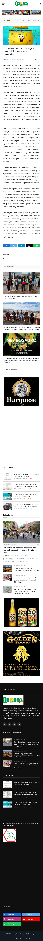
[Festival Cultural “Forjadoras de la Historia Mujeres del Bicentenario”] (21, 283)
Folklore (7, 522)
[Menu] (3, 3)
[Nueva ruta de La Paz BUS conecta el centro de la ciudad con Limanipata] (7, 506)
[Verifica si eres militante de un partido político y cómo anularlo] (7, 476)
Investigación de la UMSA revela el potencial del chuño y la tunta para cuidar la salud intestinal (25, 591)
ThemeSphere (32, 934)
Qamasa (6, 59)
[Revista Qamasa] (21, 3)
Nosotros (18, 938)
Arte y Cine (37, 59)
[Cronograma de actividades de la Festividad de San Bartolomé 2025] (7, 486)
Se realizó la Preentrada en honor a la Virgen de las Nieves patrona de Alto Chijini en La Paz (21, 550)
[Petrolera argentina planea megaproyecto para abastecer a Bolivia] (7, 568)
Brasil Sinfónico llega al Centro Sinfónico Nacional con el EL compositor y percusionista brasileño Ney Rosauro (22, 360)
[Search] (40, 3)
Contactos (27, 938)
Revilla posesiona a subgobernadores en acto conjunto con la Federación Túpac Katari (26, 580)
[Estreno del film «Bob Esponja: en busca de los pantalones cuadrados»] (21, 35)
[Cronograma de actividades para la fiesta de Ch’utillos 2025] (7, 496)
